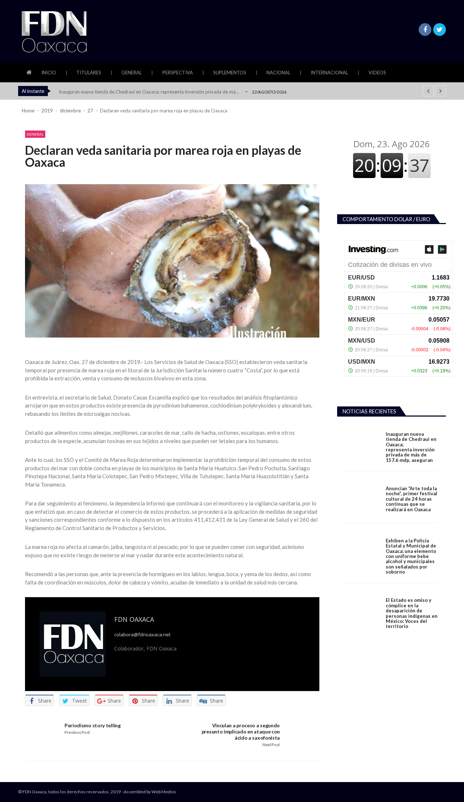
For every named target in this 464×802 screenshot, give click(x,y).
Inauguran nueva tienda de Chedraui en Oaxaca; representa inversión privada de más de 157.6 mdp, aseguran (411, 447)
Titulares (88, 72)
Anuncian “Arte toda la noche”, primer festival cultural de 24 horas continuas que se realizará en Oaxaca (411, 499)
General (131, 72)
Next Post (271, 745)
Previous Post (77, 732)
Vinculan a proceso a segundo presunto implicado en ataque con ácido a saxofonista (241, 732)
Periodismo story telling (93, 725)
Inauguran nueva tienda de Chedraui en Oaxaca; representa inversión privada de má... (149, 92)
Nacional (278, 72)
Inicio (48, 72)
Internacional (329, 72)
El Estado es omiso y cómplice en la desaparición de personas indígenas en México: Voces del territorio (412, 613)
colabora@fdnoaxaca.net (142, 634)
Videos (377, 72)
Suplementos (229, 72)
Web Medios (164, 791)
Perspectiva (177, 72)
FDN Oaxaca (134, 619)
